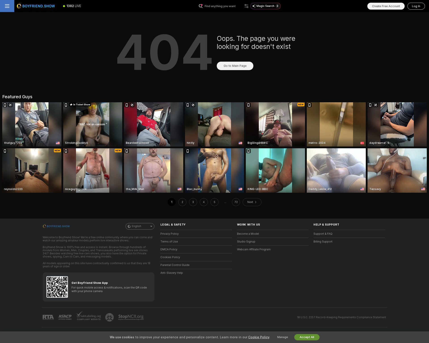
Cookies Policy (170, 257)
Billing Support (322, 241)
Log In (416, 6)
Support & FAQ (322, 233)
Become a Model (248, 233)
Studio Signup (246, 241)
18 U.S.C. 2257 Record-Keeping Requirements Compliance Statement (341, 317)
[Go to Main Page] (36, 6)
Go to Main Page (235, 65)
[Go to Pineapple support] (110, 317)
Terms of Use (169, 241)
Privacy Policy (169, 233)
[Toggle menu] (7, 6)
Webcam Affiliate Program (254, 249)
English (136, 226)
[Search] (246, 6)
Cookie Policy (258, 337)
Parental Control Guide (174, 265)
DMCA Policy (168, 249)
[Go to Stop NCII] (131, 317)
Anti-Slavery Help (171, 272)
